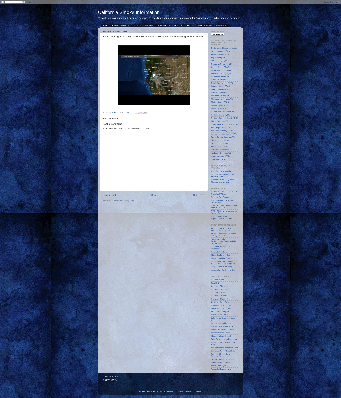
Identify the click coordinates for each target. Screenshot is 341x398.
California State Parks (220, 302)
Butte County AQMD (219, 61)
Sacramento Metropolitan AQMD (224, 124)
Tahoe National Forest (220, 363)
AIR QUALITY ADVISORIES (143, 26)
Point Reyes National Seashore (224, 339)
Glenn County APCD (219, 80)
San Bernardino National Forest (224, 348)
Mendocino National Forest (222, 330)
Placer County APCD (219, 121)
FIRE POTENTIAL (222, 26)
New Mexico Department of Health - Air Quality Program (223, 262)
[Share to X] (141, 112)
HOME (105, 26)
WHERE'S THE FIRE (205, 26)
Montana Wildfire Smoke (221, 258)
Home (154, 195)
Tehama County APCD (220, 150)
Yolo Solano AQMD (219, 366)
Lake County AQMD (219, 89)
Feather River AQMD (220, 77)
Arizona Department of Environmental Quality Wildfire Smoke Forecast (223, 241)
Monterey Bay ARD (219, 108)
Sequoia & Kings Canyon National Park (221, 355)
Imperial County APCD (220, 86)
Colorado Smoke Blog (220, 252)
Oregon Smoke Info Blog (221, 267)
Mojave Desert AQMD (220, 105)
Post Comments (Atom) (124, 201)
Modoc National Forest (220, 333)
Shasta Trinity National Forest (223, 359)
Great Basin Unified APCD (222, 83)
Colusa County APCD (220, 67)
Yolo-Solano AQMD (219, 159)
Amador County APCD (220, 51)
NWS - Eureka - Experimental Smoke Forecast (223, 201)
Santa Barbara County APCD (223, 137)
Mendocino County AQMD (222, 99)
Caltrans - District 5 (219, 296)
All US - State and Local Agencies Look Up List (221, 229)
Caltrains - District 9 (219, 299)
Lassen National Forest (221, 323)
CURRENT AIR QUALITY (120, 26)
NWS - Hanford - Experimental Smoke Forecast (224, 207)
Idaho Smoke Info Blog (220, 255)
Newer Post (109, 195)
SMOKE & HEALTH (163, 26)
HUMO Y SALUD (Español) (184, 26)
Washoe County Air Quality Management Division (222, 181)
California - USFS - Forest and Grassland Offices (224, 193)
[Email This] (136, 112)
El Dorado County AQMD (221, 74)
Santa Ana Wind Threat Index (223, 351)
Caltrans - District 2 (219, 289)
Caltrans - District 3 (219, 293)
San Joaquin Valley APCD (222, 131)
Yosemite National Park (221, 369)
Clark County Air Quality (221, 171)
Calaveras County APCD (221, 64)
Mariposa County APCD (221, 96)
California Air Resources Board (224, 48)
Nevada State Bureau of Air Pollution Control (222, 175)
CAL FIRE (215, 283)
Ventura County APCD (220, 156)
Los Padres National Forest (222, 326)
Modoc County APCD (220, 102)
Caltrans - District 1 (219, 286)
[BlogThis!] (138, 112)
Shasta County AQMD (220, 140)
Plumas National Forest (221, 336)
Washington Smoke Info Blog (223, 270)
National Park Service (220, 197)
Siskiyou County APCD (220, 143)
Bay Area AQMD (218, 58)
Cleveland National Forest (222, 305)
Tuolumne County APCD (221, 153)
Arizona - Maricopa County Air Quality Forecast (223, 235)
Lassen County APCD (220, 93)
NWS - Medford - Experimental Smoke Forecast (224, 212)
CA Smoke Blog (217, 280)
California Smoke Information (129, 12)
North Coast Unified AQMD (222, 112)
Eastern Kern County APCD (222, 70)
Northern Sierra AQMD (220, 115)
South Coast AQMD (219, 147)
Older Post (199, 195)
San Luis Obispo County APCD (224, 134)
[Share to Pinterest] (146, 112)
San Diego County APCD (221, 128)
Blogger (198, 391)
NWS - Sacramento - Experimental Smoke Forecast (224, 217)
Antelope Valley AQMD (220, 54)
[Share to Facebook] (143, 112)
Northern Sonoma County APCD (224, 118)
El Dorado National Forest (222, 308)
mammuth (179, 391)
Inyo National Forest (219, 315)
